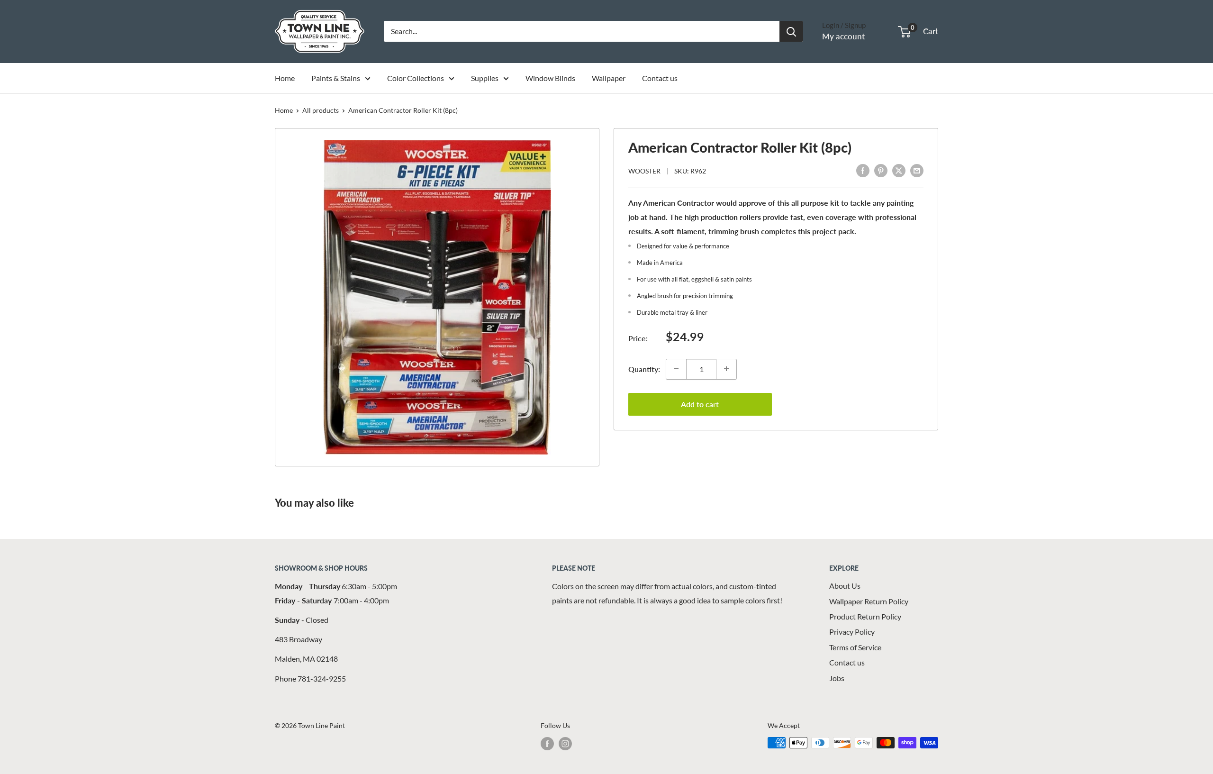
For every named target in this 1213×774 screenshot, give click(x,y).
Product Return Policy (865, 616)
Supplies (484, 77)
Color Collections (415, 77)
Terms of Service (855, 647)
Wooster (644, 171)
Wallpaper (608, 77)
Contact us (660, 77)
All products (320, 110)
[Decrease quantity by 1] (676, 369)
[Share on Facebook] (862, 170)
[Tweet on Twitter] (898, 170)
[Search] (791, 31)
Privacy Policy (852, 631)
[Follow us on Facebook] (547, 743)
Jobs (836, 678)
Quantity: (644, 368)
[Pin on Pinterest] (880, 170)
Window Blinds (550, 77)
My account (843, 36)
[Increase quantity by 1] (726, 369)
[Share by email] (916, 170)
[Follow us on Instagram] (565, 743)
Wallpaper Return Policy (868, 601)
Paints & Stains (335, 77)
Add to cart (700, 403)
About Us (844, 585)
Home (285, 77)
